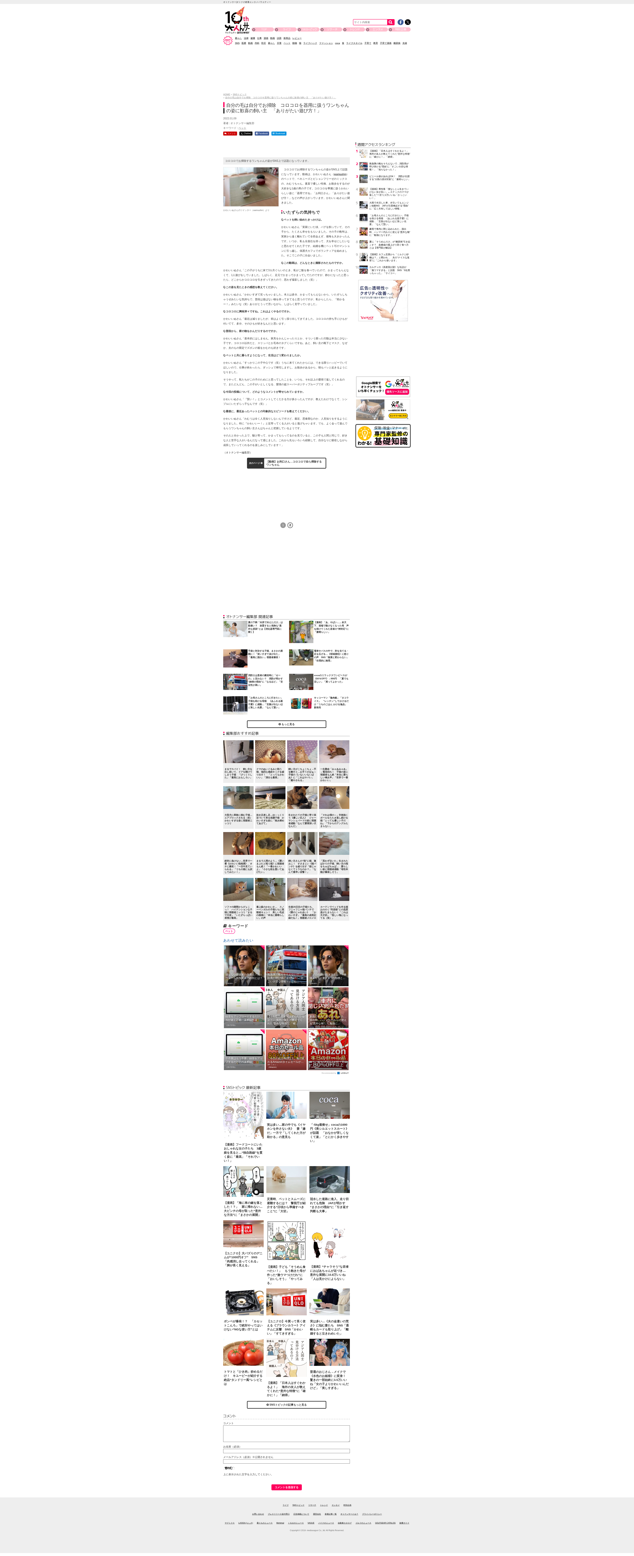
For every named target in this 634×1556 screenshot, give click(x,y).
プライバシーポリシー (372, 1514)
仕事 (259, 38)
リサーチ (332, 29)
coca (337, 43)
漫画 (266, 38)
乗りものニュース (265, 1523)
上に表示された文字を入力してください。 (248, 1474)
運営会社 (317, 1514)
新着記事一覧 (331, 1514)
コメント (228, 1423)
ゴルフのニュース (363, 1523)
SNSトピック (309, 29)
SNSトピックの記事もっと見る (288, 1404)
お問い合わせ (258, 1514)
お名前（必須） (232, 1446)
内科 (257, 43)
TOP (264, 29)
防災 (263, 43)
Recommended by (329, 1073)
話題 (279, 38)
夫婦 (404, 43)
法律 (246, 38)
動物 (294, 43)
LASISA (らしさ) (245, 1523)
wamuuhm (340, 174)
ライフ (287, 29)
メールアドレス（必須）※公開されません (248, 1457)
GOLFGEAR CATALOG (385, 1523)
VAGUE (311, 1523)
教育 (375, 43)
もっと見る (288, 724)
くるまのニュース (296, 1523)
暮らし (238, 38)
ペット (286, 43)
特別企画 (400, 29)
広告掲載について (301, 1514)
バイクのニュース (326, 1523)
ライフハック (310, 43)
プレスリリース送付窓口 (279, 1514)
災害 (279, 43)
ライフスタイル (354, 43)
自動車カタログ (345, 1523)
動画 (272, 38)
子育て (367, 43)
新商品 (286, 38)
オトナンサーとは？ (349, 1514)
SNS (237, 43)
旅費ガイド (404, 1523)
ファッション (326, 43)
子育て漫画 (385, 43)
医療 (244, 43)
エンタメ (378, 29)
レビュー (297, 38)
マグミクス (230, 1523)
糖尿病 (396, 43)
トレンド (355, 29)
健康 (252, 38)
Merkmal (280, 1523)
